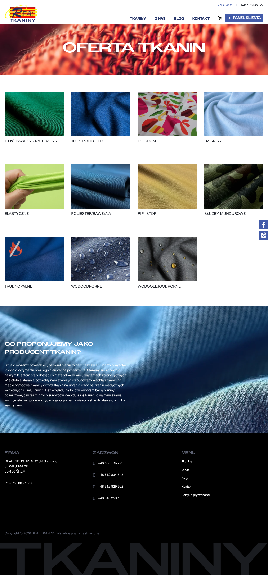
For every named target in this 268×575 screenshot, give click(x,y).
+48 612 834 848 (110, 475)
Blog (179, 18)
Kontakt (201, 18)
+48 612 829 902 (110, 486)
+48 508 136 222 (252, 5)
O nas (160, 18)
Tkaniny (138, 18)
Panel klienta (247, 17)
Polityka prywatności (196, 495)
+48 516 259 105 (110, 498)
